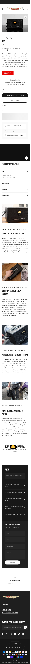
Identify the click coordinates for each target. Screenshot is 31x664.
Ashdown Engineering (7, 38)
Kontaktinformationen (24, 662)
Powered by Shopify (21, 660)
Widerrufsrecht (4, 662)
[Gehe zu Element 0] (13, 34)
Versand (19, 662)
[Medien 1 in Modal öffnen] (25, 17)
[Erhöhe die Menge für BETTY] (9, 90)
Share (5, 105)
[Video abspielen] (15, 153)
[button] (26, 158)
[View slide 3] (16, 587)
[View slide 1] (12, 587)
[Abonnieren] (25, 627)
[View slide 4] (18, 587)
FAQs (14, 475)
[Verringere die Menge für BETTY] (3, 90)
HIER (23, 84)
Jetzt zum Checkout (15, 100)
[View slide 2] (14, 587)
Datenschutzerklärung (11, 662)
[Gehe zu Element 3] (17, 34)
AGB (16, 662)
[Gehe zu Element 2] (15, 34)
